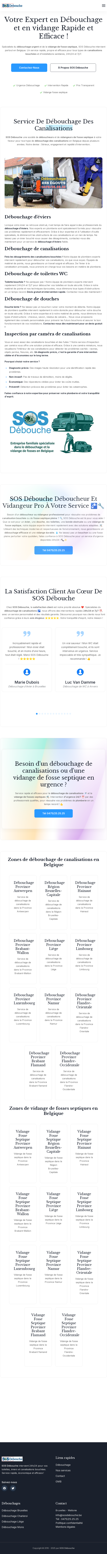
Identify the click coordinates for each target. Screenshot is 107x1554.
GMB (58, 1481)
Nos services (63, 1470)
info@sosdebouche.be (69, 1515)
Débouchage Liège (13, 1521)
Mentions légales (65, 1526)
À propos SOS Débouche (73, 67)
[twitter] (13, 1488)
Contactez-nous (29, 67)
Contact (60, 1475)
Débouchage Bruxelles (15, 1510)
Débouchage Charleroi (15, 1516)
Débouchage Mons (13, 1527)
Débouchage (63, 1464)
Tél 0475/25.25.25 (53, 813)
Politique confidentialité (69, 1522)
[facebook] (4, 1488)
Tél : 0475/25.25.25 (67, 1519)
